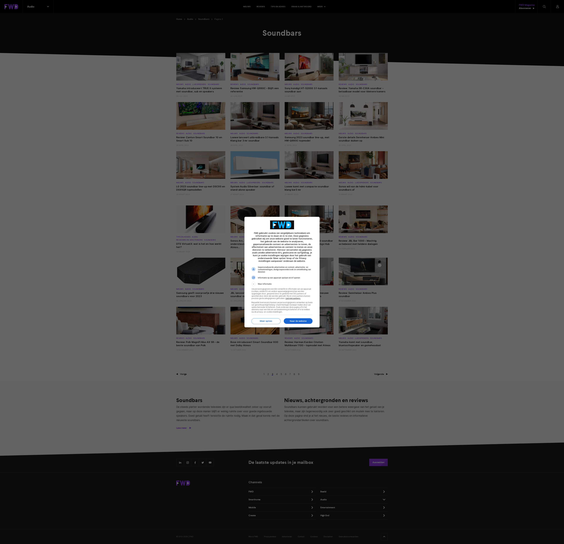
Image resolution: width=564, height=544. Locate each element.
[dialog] (282, 272)
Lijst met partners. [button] (293, 298)
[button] (282, 284)
